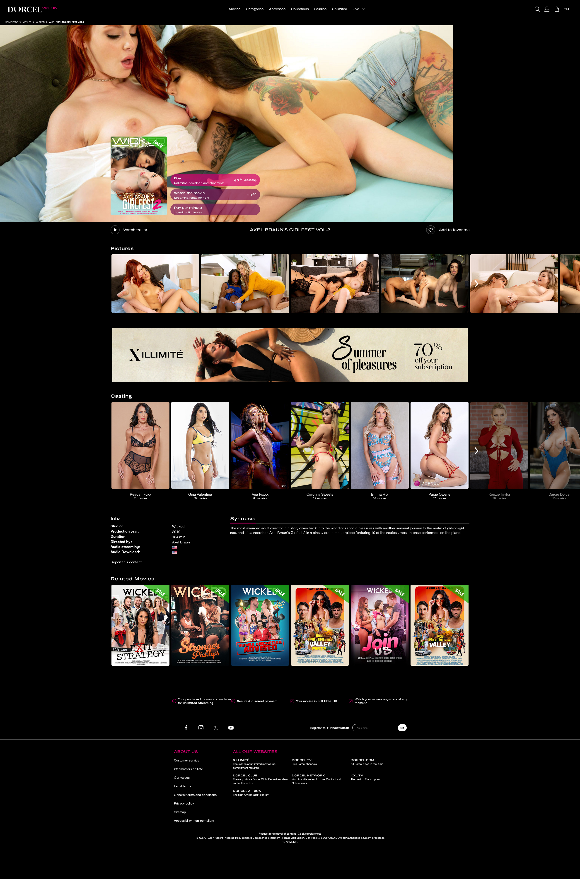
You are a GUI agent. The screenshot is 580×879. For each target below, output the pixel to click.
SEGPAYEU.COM (331, 837)
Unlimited (339, 9)
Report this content (126, 562)
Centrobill (312, 837)
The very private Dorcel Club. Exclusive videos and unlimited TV (260, 779)
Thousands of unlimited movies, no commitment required (254, 764)
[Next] (476, 283)
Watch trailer (135, 230)
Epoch (300, 837)
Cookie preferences (309, 833)
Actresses (277, 9)
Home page (11, 22)
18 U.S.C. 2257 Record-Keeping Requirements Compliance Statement (237, 837)
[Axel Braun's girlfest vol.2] (139, 176)
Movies (234, 9)
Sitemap (180, 812)
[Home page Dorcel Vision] (32, 9)
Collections (300, 9)
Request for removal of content (277, 833)
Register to (329, 728)
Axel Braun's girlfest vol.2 (67, 22)
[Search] (538, 9)
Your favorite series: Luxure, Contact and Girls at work (316, 779)
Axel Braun (181, 542)
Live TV (359, 9)
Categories (254, 9)
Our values (182, 777)
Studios (320, 9)
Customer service (186, 760)
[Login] (547, 9)
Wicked (40, 22)
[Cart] (557, 9)
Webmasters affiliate (188, 769)
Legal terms (182, 786)
